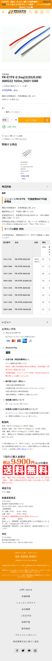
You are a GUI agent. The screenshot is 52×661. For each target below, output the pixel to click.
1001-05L (7, 259)
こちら (14, 404)
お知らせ (15, 524)
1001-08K (7, 288)
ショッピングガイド (26, 602)
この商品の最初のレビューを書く (15, 86)
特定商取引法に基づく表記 (26, 641)
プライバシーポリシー (26, 635)
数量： (5, 120)
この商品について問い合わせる (14, 139)
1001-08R (7, 302)
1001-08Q (7, 295)
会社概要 (26, 609)
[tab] (26, 186)
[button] (30, 12)
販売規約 (26, 628)
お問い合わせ (26, 589)
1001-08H (7, 273)
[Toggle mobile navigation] (3, 12)
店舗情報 (26, 596)
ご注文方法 (26, 615)
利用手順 (26, 622)
